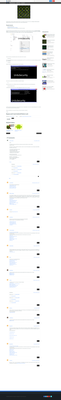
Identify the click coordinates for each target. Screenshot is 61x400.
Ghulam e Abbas (12, 193)
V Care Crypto (11, 140)
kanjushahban (11, 245)
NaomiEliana (11, 270)
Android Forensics (26, 116)
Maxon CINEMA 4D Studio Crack (14, 285)
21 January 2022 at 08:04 (36, 209)
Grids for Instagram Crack (13, 187)
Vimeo (51, 396)
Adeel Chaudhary (12, 116)
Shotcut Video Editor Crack (13, 262)
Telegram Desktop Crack (13, 185)
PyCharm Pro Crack (12, 353)
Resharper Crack (12, 354)
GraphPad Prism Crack (12, 263)
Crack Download (12, 198)
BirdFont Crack (12, 273)
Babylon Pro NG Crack (12, 284)
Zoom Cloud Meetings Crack (13, 200)
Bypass (30, 116)
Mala (10, 257)
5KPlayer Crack (12, 274)
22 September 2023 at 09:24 (35, 360)
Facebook (44, 396)
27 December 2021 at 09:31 (35, 193)
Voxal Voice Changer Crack (13, 264)
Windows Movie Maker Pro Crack (14, 202)
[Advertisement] (23, 384)
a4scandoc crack (12, 333)
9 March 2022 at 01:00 (36, 257)
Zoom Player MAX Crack (13, 222)
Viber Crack (11, 199)
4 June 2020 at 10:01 (36, 140)
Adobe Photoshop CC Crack (13, 238)
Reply (38, 161)
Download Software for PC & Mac (14, 232)
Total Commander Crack (13, 223)
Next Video (8, 133)
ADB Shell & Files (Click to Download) (12, 27)
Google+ (47, 396)
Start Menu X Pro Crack (13, 186)
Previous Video (39, 133)
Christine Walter (12, 230)
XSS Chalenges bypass (50, 80)
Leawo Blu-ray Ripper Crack (13, 286)
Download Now (19, 166)
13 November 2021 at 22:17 (35, 182)
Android (23, 116)
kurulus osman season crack (13, 335)
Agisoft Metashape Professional (21, 363)
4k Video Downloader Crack (13, 236)
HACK (9, 1)
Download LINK (19, 169)
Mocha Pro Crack (12, 349)
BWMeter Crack (12, 203)
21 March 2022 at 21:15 (36, 164)
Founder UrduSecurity (23, 396)
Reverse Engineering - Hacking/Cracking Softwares (50, 52)
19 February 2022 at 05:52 (36, 217)
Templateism (18, 396)
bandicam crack (11, 338)
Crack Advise (11, 182)
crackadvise (11, 217)
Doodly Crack (11, 235)
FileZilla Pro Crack (12, 239)
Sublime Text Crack (12, 351)
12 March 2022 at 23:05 (36, 270)
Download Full (16, 167)
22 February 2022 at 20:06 (36, 230)
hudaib (10, 280)
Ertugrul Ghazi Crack (15, 211)
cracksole (11, 360)
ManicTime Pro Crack (12, 261)
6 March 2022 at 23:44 (36, 245)
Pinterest (49, 396)
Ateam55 (11, 209)
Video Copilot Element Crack (13, 352)
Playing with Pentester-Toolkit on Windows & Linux (50, 46)
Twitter (46, 396)
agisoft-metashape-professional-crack (14, 283)
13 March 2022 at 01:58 (36, 280)
